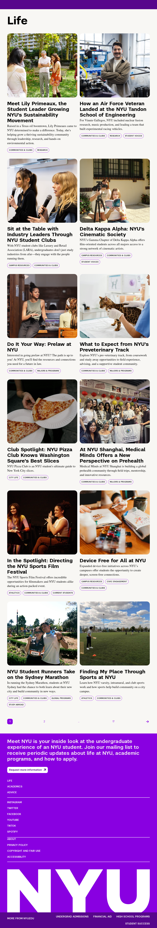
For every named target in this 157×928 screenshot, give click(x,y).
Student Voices (133, 136)
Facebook (14, 814)
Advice (12, 792)
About (11, 839)
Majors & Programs (48, 371)
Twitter (12, 808)
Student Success (137, 923)
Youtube (13, 820)
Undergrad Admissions (72, 916)
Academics (14, 786)
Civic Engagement (117, 581)
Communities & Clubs (20, 150)
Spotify (12, 831)
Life (9, 780)
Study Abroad (16, 704)
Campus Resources (19, 265)
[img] (42, 65)
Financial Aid (102, 916)
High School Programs (133, 916)
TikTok (11, 825)
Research (42, 150)
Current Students (63, 593)
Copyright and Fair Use (23, 850)
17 (114, 721)
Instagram (14, 802)
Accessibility (16, 856)
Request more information (25, 769)
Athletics (14, 593)
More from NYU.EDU (20, 918)
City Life (13, 477)
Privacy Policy (17, 845)
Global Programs (61, 698)
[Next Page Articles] (147, 721)
